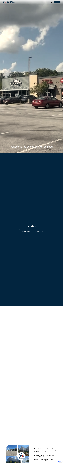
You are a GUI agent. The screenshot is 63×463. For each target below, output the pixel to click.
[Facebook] (46, 2)
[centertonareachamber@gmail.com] (48, 2)
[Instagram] (45, 2)
